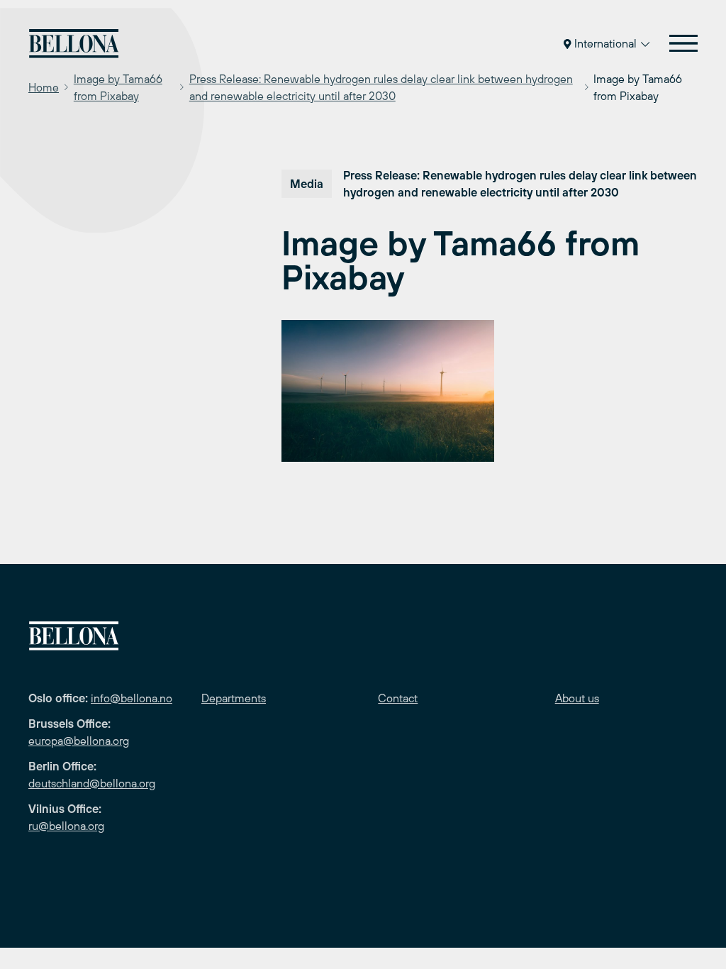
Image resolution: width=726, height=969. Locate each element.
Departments (233, 698)
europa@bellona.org (78, 740)
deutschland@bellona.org (91, 783)
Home (43, 87)
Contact (398, 698)
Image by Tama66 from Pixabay (118, 87)
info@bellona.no (131, 698)
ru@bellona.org (66, 825)
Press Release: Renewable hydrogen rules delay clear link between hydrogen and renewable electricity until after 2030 (381, 87)
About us (577, 698)
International (605, 43)
